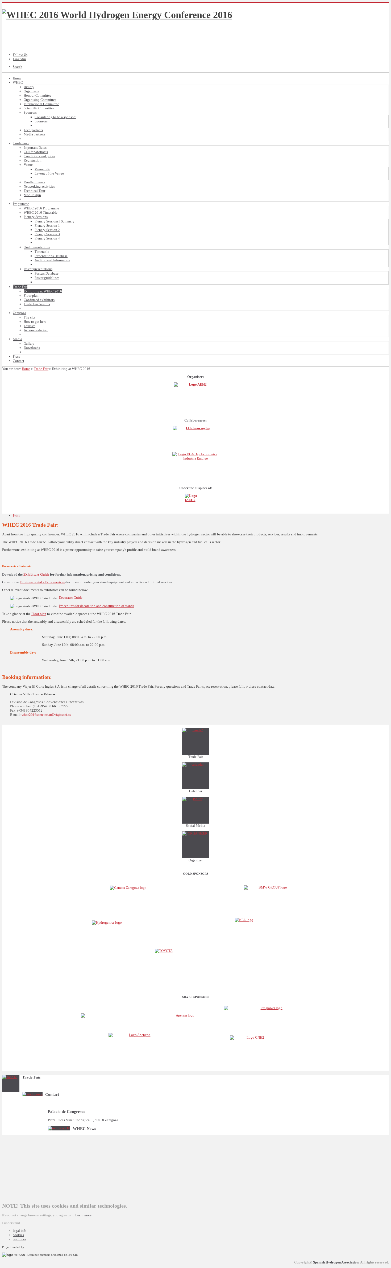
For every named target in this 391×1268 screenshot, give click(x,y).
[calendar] (195, 775)
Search (17, 67)
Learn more (83, 1215)
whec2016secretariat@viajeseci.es (46, 715)
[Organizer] (195, 844)
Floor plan (38, 614)
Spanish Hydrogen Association (336, 1262)
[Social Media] (195, 810)
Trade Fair (41, 369)
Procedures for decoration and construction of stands (96, 606)
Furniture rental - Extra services (42, 582)
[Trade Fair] (195, 741)
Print (16, 516)
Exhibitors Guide (36, 574)
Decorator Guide (70, 598)
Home (26, 369)
